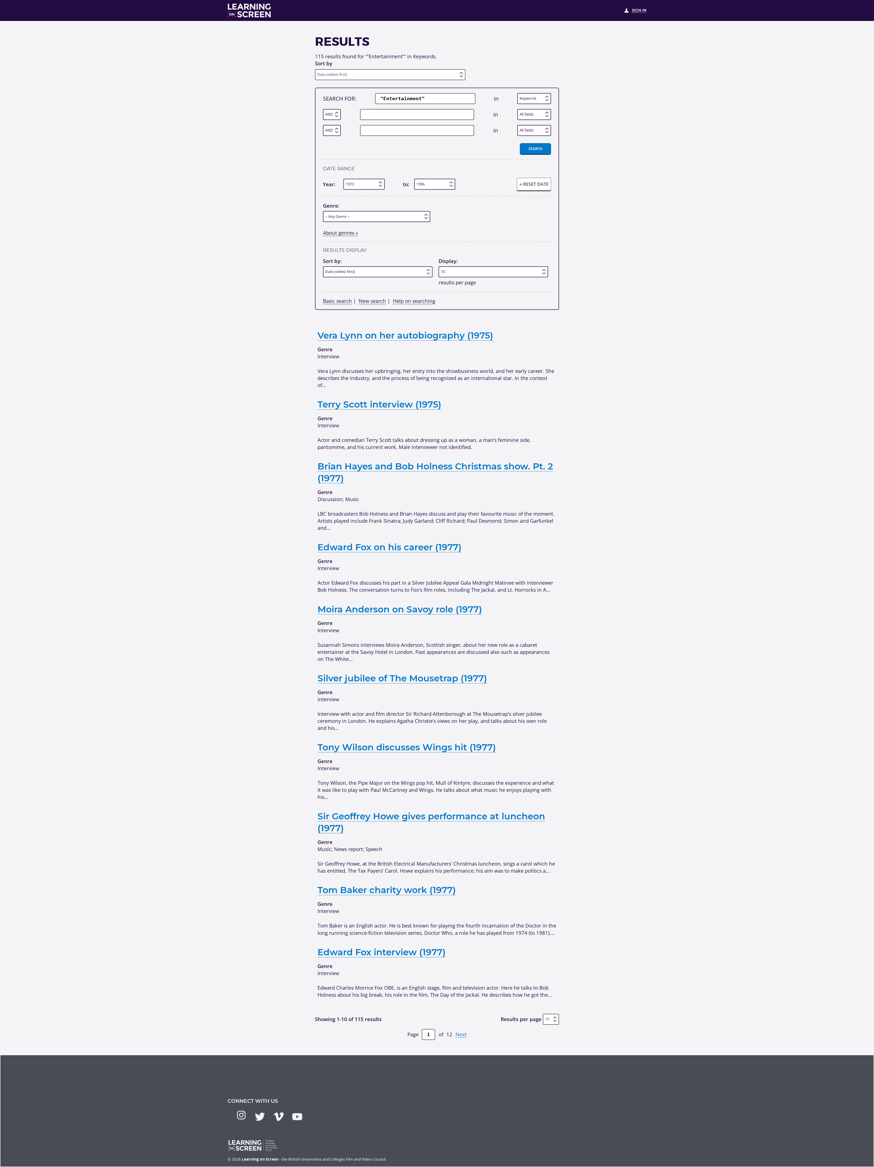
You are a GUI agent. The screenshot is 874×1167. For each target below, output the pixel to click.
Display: (448, 260)
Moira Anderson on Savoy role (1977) (400, 609)
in (496, 98)
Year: (329, 184)
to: (406, 184)
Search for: (339, 98)
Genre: (331, 205)
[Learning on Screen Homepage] (249, 10)
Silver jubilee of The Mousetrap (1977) (402, 678)
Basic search (337, 300)
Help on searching (414, 300)
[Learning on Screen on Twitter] (260, 1117)
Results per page (521, 1019)
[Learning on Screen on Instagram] (241, 1115)
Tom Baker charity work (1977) (387, 889)
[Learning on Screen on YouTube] (297, 1117)
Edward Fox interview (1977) (382, 952)
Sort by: (332, 260)
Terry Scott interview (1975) (379, 404)
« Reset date (534, 184)
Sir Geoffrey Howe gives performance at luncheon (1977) (431, 822)
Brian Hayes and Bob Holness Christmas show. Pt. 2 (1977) (435, 472)
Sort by (323, 63)
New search (372, 300)
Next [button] (461, 1034)
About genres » (340, 232)
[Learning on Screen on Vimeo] (279, 1117)
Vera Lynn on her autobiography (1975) (405, 335)
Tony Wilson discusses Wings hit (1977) (407, 747)
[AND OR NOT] (332, 114)
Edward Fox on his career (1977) (390, 547)
